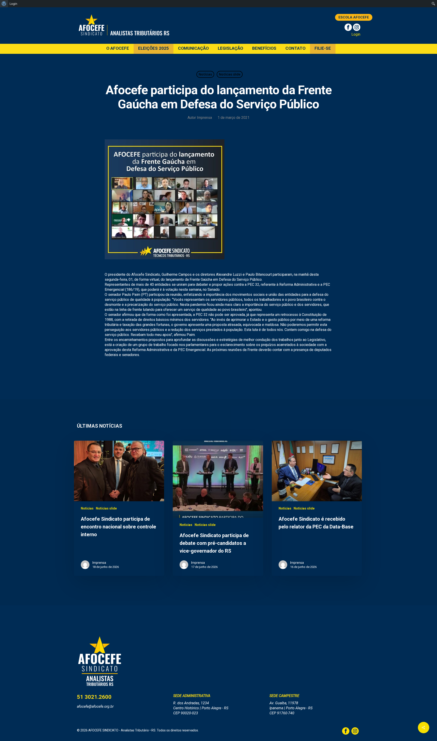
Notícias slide (229, 74)
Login (355, 34)
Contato (295, 48)
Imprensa (204, 117)
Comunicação (193, 48)
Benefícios (264, 48)
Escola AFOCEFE (353, 17)
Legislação (230, 48)
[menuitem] (4, 3)
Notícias (205, 74)
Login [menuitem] (13, 3)
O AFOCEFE (117, 48)
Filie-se (323, 48)
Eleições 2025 (153, 48)
